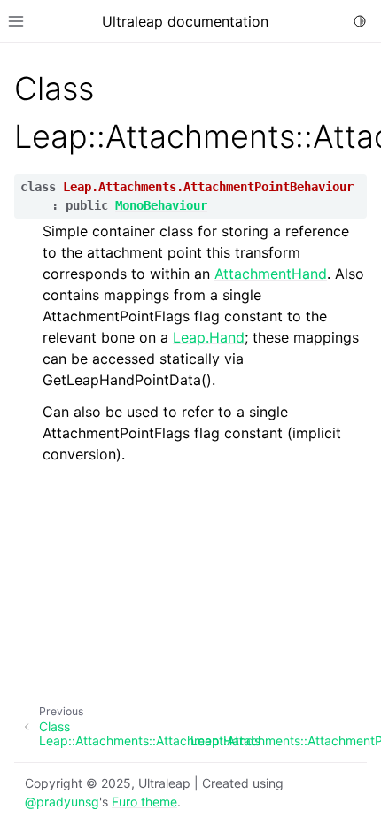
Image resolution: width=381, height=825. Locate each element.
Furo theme (144, 801)
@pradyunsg (62, 801)
